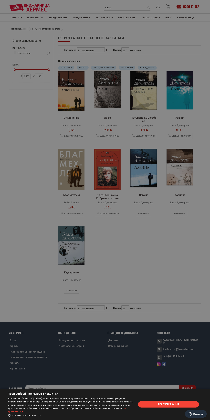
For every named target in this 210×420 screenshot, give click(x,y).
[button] (70, 415)
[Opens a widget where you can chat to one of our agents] (196, 414)
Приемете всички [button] (168, 404)
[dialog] (105, 404)
